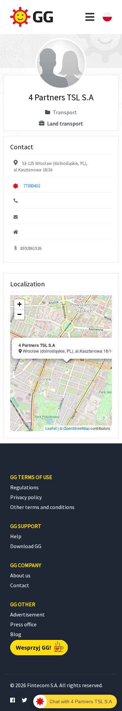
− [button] (19, 314)
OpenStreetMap (76, 428)
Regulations (24, 487)
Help (15, 536)
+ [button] (19, 304)
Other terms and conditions (42, 507)
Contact (19, 585)
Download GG (25, 546)
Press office (23, 624)
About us (20, 575)
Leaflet (51, 428)
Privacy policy (26, 497)
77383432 (31, 185)
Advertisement (27, 614)
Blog (15, 634)
